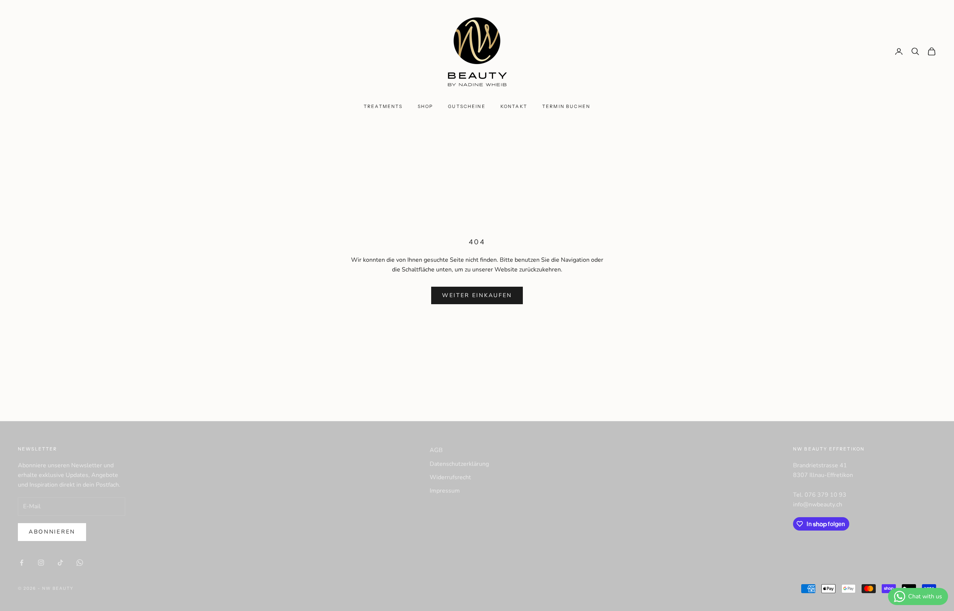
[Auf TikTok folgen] (60, 562)
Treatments (383, 106)
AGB (436, 450)
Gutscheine (467, 106)
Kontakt (513, 106)
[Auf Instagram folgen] (41, 562)
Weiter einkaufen (477, 295)
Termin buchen (566, 106)
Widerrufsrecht (450, 477)
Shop (425, 106)
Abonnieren (52, 531)
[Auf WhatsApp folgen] (79, 562)
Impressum (445, 491)
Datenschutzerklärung (459, 464)
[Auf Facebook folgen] (21, 562)
